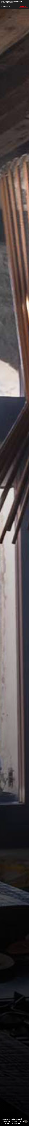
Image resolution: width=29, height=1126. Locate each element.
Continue (23, 6)
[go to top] (26, 1121)
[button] (5, 6)
